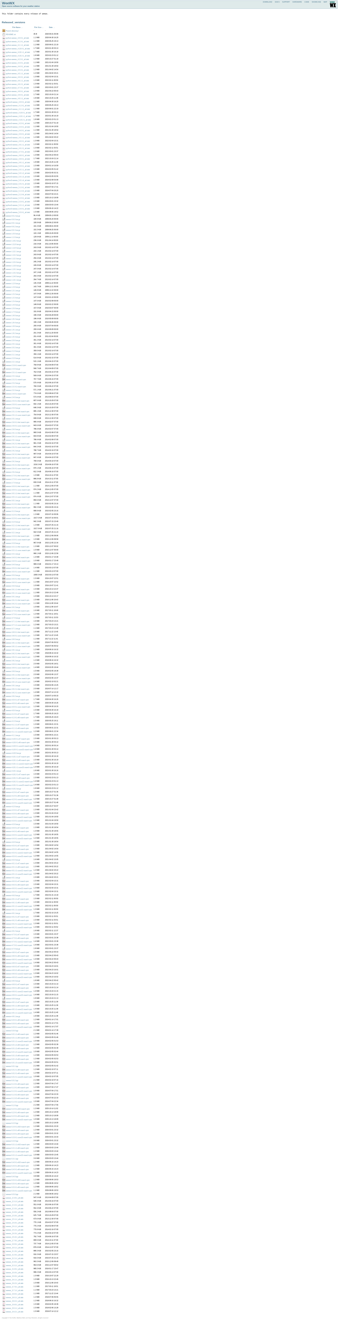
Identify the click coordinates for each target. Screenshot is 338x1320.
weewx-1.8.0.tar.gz (13, 316)
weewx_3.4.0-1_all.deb (14, 1269)
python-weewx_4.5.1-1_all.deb (17, 74)
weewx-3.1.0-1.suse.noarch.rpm (18, 508)
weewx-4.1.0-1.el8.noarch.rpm (17, 718)
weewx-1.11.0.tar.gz (13, 244)
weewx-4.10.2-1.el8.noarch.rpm (18, 778)
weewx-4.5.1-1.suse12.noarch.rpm (19, 871)
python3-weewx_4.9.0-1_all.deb (18, 159)
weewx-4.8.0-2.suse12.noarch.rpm (19, 974)
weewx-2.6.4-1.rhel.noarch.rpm (17, 465)
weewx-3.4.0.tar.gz (13, 565)
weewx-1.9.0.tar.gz (13, 326)
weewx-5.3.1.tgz (12, 1159)
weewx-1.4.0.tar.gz (13, 305)
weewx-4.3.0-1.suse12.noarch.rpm (19, 817)
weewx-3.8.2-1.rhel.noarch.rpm (17, 654)
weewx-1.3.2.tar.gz (13, 294)
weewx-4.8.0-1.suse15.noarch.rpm (19, 963)
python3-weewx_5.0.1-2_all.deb (18, 173)
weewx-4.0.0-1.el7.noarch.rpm (17, 700)
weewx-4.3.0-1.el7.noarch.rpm (17, 810)
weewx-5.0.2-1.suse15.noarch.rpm (19, 1077)
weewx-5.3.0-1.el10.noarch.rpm (18, 1127)
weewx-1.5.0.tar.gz (13, 308)
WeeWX (8, 3)
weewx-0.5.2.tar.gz (13, 216)
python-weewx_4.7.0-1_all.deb (17, 88)
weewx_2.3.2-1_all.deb (14, 1205)
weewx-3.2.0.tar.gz (13, 522)
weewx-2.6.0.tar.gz (13, 429)
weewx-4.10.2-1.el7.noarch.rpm (18, 775)
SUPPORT (286, 2)
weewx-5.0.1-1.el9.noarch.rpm (17, 1038)
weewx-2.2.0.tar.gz (13, 358)
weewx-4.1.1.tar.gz (13, 735)
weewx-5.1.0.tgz (12, 1105)
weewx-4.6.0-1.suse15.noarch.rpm (19, 892)
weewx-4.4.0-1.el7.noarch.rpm (17, 828)
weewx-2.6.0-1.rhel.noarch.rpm (17, 422)
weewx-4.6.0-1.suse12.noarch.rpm (19, 888)
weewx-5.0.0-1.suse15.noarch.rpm (19, 1027)
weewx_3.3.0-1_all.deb (14, 1262)
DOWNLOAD (267, 2)
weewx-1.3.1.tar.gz (13, 291)
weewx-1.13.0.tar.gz (13, 266)
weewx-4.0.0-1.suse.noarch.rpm (18, 707)
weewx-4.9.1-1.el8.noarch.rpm (17, 1006)
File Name (16, 27)
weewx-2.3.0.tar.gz (13, 369)
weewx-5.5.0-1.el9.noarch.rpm (17, 1187)
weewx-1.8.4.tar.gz (13, 323)
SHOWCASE (316, 2)
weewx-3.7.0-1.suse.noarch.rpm (18, 614)
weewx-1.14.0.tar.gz (13, 276)
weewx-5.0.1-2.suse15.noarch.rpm (19, 1052)
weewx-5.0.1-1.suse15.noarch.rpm (19, 1041)
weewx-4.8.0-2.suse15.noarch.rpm (19, 977)
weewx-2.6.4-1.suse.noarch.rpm (18, 469)
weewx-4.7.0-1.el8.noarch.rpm (17, 938)
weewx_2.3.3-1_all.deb (14, 1209)
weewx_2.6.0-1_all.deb (14, 1223)
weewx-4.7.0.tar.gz (13, 949)
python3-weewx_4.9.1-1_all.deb (18, 163)
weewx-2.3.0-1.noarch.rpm (16, 365)
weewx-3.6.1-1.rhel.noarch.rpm (17, 589)
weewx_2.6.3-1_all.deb (14, 1233)
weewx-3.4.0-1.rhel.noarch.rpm (17, 557)
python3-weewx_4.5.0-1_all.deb (18, 134)
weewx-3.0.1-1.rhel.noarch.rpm (17, 493)
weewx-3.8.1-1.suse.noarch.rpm (18, 646)
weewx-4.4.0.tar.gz (13, 842)
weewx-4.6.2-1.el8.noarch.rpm (17, 920)
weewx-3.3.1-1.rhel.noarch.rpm (17, 547)
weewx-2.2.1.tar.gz (13, 362)
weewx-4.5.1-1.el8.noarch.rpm (17, 867)
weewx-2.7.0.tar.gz (13, 483)
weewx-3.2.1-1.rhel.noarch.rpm (17, 525)
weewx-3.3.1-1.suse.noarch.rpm (18, 550)
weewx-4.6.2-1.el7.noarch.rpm (17, 917)
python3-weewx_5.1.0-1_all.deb (18, 187)
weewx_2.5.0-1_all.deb (14, 1216)
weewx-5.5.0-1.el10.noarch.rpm (18, 1180)
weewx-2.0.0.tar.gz (13, 340)
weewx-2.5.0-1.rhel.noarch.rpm (17, 401)
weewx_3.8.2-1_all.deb (14, 1301)
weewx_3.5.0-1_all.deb (14, 1273)
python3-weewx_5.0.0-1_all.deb (18, 166)
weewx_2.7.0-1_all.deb (14, 1241)
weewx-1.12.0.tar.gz (13, 248)
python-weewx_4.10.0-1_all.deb (18, 49)
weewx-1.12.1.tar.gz (13, 251)
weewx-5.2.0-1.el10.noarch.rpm (18, 1109)
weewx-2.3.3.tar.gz (13, 390)
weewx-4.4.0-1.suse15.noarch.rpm (19, 839)
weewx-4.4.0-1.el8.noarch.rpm (17, 831)
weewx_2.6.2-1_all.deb (14, 1230)
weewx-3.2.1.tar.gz (13, 533)
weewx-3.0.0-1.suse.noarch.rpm (18, 490)
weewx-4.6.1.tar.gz (13, 913)
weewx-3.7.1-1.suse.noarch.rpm (18, 625)
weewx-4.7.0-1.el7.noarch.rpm (17, 935)
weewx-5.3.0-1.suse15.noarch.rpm (19, 1137)
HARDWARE (297, 2)
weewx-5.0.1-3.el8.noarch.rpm (17, 1056)
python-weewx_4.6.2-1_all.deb (17, 84)
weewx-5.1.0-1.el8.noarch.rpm (17, 1084)
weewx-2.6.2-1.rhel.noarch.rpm (17, 444)
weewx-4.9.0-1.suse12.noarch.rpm (19, 992)
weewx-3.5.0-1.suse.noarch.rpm (18, 572)
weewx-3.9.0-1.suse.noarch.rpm (18, 668)
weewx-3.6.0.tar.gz (13, 586)
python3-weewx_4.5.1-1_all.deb (18, 138)
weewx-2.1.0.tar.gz (13, 351)
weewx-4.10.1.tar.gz (13, 771)
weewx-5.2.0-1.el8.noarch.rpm (17, 1113)
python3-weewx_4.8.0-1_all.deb (18, 155)
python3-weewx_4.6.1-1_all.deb (18, 145)
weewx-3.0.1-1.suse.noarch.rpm (18, 497)
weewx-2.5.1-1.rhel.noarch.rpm (17, 412)
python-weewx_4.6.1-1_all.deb (17, 81)
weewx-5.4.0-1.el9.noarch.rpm (17, 1169)
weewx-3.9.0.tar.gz (13, 671)
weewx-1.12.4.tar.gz (13, 262)
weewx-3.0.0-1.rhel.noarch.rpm (17, 486)
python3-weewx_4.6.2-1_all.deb (18, 148)
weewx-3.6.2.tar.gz (13, 607)
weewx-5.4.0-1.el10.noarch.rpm (18, 1162)
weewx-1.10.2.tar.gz (13, 241)
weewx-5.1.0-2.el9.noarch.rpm (17, 1098)
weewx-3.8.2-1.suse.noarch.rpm (18, 657)
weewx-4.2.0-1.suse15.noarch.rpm (19, 803)
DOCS (277, 2)
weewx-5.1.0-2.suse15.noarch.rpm (19, 1102)
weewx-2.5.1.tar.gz (13, 419)
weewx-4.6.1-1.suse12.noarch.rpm (19, 906)
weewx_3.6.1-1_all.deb (14, 1280)
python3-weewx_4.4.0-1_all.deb (18, 131)
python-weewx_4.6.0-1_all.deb (17, 77)
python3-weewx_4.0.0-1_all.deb (18, 102)
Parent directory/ (12, 31)
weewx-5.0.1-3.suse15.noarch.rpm (19, 1063)
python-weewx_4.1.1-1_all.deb (17, 45)
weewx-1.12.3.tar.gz (13, 259)
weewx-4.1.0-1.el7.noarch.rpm (17, 714)
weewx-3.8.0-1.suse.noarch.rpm (18, 636)
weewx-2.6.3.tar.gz (13, 461)
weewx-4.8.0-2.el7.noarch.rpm (17, 967)
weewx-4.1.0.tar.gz (13, 721)
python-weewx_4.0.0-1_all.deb (17, 38)
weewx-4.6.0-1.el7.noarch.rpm (17, 881)
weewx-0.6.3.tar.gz (13, 230)
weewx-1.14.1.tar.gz (13, 280)
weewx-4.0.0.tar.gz (13, 710)
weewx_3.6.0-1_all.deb (14, 1276)
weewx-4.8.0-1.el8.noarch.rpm (17, 956)
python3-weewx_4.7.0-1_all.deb (18, 152)
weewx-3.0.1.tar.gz (13, 501)
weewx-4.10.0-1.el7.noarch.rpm (18, 739)
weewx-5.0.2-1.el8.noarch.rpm (17, 1070)
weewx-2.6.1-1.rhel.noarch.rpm (17, 433)
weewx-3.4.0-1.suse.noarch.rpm (18, 561)
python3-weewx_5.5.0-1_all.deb (18, 212)
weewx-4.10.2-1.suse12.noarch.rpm (19, 782)
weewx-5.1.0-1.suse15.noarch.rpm (19, 1091)
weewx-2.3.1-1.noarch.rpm (16, 372)
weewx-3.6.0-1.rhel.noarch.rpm (17, 579)
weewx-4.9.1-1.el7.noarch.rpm (17, 1002)
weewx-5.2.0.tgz (12, 1123)
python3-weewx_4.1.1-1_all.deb (18, 109)
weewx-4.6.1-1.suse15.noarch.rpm (19, 910)
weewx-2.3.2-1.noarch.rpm (16, 380)
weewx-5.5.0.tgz (12, 1194)
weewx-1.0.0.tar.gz (13, 234)
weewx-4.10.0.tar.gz (13, 753)
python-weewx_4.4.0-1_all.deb (17, 66)
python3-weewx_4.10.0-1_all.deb (18, 113)
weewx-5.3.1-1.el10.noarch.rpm (18, 1145)
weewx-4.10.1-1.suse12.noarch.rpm (19, 764)
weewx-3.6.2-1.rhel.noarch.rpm (17, 600)
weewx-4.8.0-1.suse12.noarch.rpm (19, 960)
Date (51, 27)
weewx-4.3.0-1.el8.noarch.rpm (17, 814)
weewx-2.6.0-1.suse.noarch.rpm (18, 426)
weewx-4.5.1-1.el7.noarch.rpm (17, 863)
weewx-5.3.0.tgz (12, 1141)
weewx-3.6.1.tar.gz (13, 597)
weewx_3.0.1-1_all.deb (14, 1248)
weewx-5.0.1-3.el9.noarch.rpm (17, 1059)
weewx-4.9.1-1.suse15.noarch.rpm (19, 1013)
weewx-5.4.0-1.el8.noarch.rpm (17, 1166)
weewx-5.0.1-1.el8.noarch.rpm (17, 1034)
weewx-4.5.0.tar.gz (13, 860)
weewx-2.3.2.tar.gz (13, 383)
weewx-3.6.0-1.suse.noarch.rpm (18, 582)
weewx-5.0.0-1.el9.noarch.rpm (17, 1024)
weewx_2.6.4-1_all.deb (14, 1237)
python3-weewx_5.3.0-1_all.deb (18, 202)
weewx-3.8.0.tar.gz (13, 639)
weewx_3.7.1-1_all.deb (14, 1290)
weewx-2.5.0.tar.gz (13, 408)
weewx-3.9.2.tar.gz (13, 696)
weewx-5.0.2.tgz (12, 1080)
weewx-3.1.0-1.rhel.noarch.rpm (17, 504)
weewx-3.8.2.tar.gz (13, 661)
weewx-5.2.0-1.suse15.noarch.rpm (19, 1120)
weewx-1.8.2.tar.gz (13, 319)
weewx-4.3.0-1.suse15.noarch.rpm (19, 821)
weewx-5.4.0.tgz (12, 1177)
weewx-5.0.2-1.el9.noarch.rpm (17, 1073)
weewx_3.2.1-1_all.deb (14, 1258)
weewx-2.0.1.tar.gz (13, 344)
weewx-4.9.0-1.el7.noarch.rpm (17, 984)
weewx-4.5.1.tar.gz (13, 878)
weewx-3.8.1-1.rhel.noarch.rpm (17, 643)
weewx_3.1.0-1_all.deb (14, 1251)
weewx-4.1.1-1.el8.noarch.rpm (17, 728)
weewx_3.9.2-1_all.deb (14, 1312)
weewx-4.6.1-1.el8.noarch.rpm (17, 903)
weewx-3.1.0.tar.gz (13, 511)
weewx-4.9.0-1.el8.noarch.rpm (17, 988)
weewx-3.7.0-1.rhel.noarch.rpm (17, 611)
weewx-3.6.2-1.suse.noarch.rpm (18, 604)
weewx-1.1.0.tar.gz (13, 237)
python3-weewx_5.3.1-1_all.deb (18, 205)
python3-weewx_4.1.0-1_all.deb (18, 106)
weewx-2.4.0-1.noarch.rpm (16, 394)
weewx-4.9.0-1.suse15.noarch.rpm (19, 995)
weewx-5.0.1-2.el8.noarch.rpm (17, 1045)
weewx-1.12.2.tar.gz (13, 255)
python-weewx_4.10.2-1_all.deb (18, 56)
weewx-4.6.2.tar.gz (13, 931)
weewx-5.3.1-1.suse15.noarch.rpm (19, 1155)
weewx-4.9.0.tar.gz (13, 999)
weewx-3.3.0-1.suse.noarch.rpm (18, 540)
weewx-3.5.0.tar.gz (13, 575)
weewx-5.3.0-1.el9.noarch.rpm (17, 1134)
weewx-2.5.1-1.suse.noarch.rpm (18, 415)
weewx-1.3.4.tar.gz (13, 301)
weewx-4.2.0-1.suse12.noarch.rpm (19, 799)
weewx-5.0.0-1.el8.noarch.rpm (17, 1020)
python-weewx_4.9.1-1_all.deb (17, 98)
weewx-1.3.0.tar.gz (13, 287)
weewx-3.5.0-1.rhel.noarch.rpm (17, 568)
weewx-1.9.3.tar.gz (13, 337)
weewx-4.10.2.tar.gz (13, 789)
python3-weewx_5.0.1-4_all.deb (18, 180)
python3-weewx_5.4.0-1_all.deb (18, 209)
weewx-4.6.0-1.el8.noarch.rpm (17, 885)
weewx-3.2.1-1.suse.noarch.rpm (18, 529)
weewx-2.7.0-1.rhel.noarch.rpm (17, 476)
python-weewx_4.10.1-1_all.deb (18, 52)
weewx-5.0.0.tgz (12, 1031)
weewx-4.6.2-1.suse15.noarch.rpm (19, 927)
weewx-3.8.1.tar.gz (13, 650)
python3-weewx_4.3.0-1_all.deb (18, 127)
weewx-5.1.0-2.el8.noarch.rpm (17, 1095)
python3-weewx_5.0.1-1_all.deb (18, 170)
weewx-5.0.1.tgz (12, 1066)
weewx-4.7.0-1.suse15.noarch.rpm (19, 945)
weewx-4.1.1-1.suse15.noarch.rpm (19, 732)
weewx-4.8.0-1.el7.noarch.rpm (17, 952)
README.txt (11, 34)
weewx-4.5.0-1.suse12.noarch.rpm (19, 853)
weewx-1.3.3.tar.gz (13, 298)
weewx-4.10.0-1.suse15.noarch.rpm (19, 750)
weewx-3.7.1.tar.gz (13, 629)
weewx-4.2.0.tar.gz (13, 807)
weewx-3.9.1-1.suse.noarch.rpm (18, 678)
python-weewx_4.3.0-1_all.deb (17, 63)
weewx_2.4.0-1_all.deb (14, 1212)
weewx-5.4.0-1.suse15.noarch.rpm (19, 1173)
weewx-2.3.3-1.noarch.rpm (16, 387)
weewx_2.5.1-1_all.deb (14, 1219)
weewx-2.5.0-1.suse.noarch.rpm (18, 404)
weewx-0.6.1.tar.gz (13, 223)
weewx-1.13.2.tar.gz (13, 273)
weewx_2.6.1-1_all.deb (14, 1226)
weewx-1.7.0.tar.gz (13, 312)
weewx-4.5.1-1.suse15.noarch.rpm (19, 874)
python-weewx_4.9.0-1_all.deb (17, 95)
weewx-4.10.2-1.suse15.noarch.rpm (19, 785)
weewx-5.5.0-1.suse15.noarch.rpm (19, 1191)
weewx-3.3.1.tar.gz (13, 554)
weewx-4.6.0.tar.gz (13, 895)
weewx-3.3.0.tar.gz (13, 543)
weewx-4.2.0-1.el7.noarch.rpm (17, 792)
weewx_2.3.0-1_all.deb (14, 1198)
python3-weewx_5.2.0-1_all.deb (18, 198)
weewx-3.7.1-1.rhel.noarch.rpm (17, 622)
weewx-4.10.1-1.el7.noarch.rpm (18, 757)
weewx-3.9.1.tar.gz (13, 686)
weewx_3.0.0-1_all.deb (14, 1244)
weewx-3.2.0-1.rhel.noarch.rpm (17, 515)
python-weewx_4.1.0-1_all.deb (17, 42)
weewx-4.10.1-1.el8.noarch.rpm (18, 760)
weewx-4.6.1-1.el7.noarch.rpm (17, 899)
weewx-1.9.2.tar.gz (13, 333)
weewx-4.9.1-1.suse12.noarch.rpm (19, 1009)
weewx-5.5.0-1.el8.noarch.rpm (17, 1184)
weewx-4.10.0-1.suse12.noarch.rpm (19, 746)
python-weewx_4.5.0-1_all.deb (17, 70)
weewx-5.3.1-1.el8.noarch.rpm (17, 1148)
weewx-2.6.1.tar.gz (13, 440)
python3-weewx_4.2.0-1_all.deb (18, 123)
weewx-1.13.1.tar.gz (13, 269)
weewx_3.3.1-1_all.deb (14, 1265)
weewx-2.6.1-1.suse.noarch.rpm (18, 436)
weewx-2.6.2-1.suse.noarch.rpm (18, 447)
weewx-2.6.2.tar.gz (13, 451)
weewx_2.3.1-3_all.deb (14, 1201)
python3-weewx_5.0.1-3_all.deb (18, 177)
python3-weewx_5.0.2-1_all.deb (18, 184)
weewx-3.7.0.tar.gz (13, 618)
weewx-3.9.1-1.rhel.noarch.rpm (17, 675)
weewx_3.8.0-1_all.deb (14, 1294)
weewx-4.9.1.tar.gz (13, 1016)
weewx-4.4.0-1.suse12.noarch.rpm (19, 835)
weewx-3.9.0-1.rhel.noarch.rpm (17, 664)
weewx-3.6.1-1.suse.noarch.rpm (18, 593)
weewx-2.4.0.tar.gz (13, 397)
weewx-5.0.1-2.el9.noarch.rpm (17, 1048)
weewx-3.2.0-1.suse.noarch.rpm (18, 518)
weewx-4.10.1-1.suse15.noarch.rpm (19, 767)
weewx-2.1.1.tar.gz (13, 355)
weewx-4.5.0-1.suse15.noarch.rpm (19, 856)
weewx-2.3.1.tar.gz (13, 376)
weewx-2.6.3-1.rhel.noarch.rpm (17, 454)
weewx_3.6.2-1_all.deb (14, 1283)
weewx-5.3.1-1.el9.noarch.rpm (17, 1152)
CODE (306, 2)
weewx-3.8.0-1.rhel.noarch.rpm (17, 632)
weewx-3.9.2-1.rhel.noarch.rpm (17, 689)
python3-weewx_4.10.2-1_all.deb (18, 120)
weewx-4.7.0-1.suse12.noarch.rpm (19, 942)
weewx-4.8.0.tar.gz (13, 981)
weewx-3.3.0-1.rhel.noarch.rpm (17, 536)
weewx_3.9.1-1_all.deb (14, 1308)
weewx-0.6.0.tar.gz (13, 219)
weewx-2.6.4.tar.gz (13, 472)
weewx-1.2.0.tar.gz (13, 284)
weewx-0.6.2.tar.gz (13, 227)
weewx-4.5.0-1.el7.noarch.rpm (17, 846)
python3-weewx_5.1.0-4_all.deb (18, 195)
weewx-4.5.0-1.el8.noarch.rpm (17, 849)
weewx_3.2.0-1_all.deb (14, 1255)
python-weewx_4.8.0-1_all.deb (17, 91)
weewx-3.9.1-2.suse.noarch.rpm (18, 682)
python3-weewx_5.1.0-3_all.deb (18, 191)
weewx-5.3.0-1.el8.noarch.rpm (17, 1130)
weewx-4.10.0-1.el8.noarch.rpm (18, 742)
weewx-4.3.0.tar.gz (13, 824)
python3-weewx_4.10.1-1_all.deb (18, 116)
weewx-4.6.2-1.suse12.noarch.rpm (19, 924)
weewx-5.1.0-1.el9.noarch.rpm (17, 1088)
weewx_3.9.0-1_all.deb (14, 1305)
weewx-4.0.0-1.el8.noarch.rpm (17, 703)
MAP (325, 2)
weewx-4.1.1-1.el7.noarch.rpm (17, 725)
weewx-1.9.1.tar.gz (13, 330)
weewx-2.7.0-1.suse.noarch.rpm (18, 479)
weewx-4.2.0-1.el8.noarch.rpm (17, 796)
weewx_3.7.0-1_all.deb (14, 1287)
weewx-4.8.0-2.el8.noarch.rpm (17, 970)
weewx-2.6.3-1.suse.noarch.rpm (18, 458)
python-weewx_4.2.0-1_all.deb (17, 59)
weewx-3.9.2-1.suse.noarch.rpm (18, 693)
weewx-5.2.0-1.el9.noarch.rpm (17, 1116)
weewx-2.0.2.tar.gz (13, 348)
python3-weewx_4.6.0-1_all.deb (18, 141)
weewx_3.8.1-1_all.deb (14, 1298)
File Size (37, 27)
